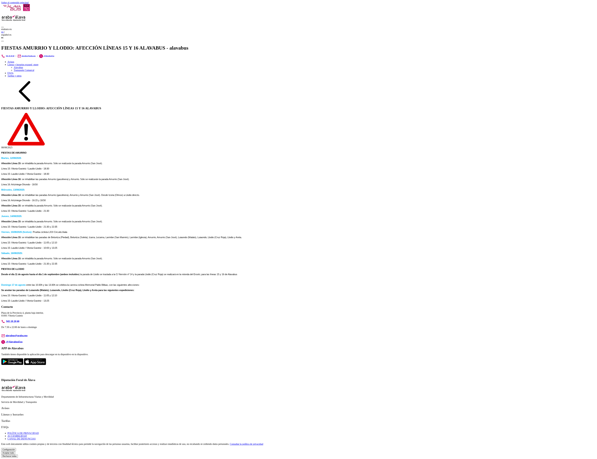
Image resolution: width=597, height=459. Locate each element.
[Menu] (2, 27)
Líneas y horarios (22, 64)
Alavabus (18, 67)
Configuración (8, 449)
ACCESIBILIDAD (17, 436)
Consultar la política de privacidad (246, 444)
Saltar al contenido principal (15, 2)
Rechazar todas (9, 456)
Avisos (10, 61)
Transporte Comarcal (24, 70)
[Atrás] (24, 102)
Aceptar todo (8, 453)
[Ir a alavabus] (16, 10)
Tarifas (5, 420)
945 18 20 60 (10, 56)
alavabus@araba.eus (29, 56)
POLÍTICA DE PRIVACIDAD (23, 433)
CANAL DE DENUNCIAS (21, 438)
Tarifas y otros (14, 75)
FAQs (10, 73)
